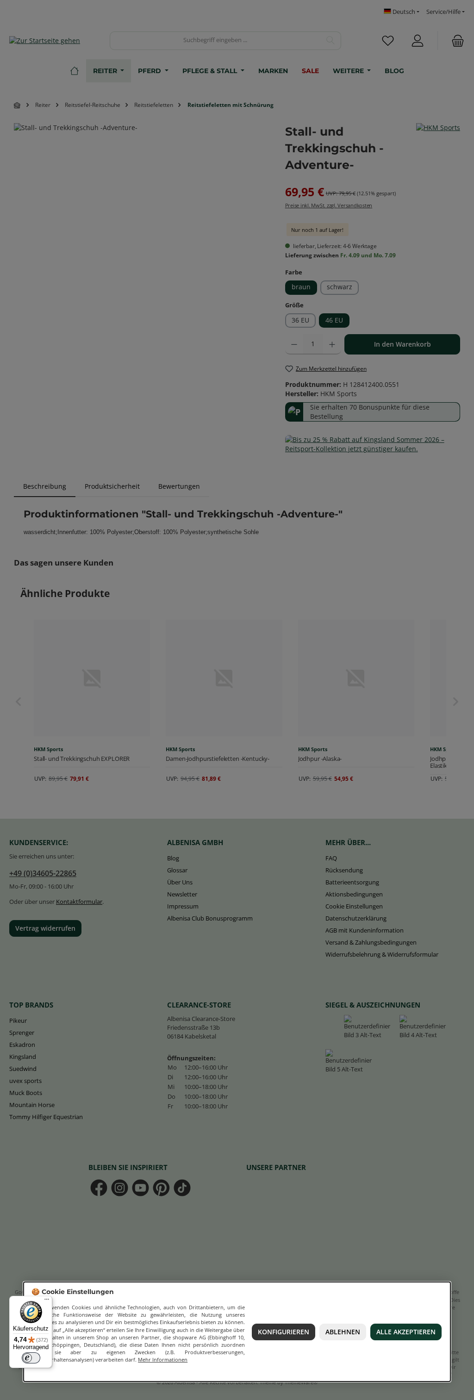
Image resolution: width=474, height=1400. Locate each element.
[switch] (31, 1357)
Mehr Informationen (162, 1359)
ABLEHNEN (342, 1332)
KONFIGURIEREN (283, 1332)
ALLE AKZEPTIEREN (406, 1332)
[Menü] (46, 1301)
